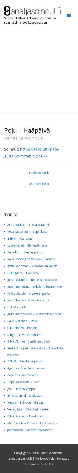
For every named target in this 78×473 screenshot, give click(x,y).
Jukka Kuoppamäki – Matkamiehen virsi (34, 314)
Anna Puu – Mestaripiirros (25, 252)
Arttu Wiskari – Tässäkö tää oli (28, 224)
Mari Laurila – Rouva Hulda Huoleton (32, 423)
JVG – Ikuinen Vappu (21, 389)
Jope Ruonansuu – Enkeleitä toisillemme (34, 286)
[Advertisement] (39, 69)
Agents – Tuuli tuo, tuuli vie (26, 368)
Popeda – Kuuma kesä (22, 375)
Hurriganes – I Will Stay (23, 273)
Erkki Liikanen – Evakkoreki (25, 416)
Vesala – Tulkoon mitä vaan (26, 402)
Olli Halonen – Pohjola (22, 328)
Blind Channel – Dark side (24, 395)
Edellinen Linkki (39, 172)
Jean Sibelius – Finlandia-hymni (28, 300)
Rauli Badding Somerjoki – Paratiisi (31, 259)
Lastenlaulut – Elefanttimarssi (27, 245)
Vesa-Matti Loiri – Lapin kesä (27, 231)
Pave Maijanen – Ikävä (22, 321)
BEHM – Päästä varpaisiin (25, 361)
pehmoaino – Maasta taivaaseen (29, 430)
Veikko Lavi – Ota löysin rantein (28, 409)
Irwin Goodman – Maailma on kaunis (32, 266)
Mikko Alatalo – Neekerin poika (28, 293)
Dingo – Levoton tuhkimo (24, 334)
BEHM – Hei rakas (19, 238)
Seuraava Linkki (39, 184)
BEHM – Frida (16, 307)
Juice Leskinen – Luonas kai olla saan (32, 279)
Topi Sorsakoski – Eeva (23, 382)
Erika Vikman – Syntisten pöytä (28, 341)
